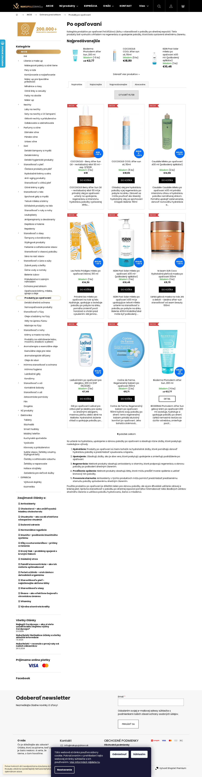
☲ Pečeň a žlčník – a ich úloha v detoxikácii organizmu (36, 574)
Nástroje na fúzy (33, 325)
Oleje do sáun (32, 360)
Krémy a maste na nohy (37, 334)
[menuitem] (49, 6)
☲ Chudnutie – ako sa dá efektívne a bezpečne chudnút (38, 518)
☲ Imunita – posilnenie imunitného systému (38, 536)
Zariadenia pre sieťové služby (39, 472)
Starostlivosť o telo (33, 191)
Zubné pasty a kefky (35, 265)
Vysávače (29, 442)
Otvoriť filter (126, 94)
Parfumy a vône (32, 127)
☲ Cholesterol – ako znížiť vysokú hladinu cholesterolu (37, 510)
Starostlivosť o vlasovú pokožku (41, 251)
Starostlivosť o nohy (34, 330)
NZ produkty (27, 410)
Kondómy (30, 378)
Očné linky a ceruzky (35, 90)
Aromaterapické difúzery (37, 355)
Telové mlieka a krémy (36, 201)
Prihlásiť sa (128, 724)
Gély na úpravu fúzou (36, 320)
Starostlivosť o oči (33, 383)
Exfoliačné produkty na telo (39, 205)
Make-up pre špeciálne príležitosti (37, 80)
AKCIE (24, 51)
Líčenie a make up (33, 60)
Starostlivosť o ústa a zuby (37, 260)
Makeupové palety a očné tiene (41, 65)
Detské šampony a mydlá (38, 150)
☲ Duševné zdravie (29, 524)
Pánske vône (31, 136)
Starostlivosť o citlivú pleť (38, 182)
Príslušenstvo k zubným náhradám (37, 280)
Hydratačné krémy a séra (38, 173)
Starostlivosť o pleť (34, 164)
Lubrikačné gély (33, 373)
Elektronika (26, 415)
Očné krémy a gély (34, 187)
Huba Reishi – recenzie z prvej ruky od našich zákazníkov (37, 645)
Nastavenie (64, 769)
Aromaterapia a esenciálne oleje (41, 346)
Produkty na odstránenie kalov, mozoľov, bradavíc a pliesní (41, 340)
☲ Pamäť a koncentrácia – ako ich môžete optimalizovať (37, 566)
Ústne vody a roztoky (35, 270)
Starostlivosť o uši (33, 392)
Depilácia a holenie (34, 224)
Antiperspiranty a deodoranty (40, 219)
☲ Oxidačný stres (28, 559)
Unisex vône (31, 141)
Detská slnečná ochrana (37, 302)
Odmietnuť (119, 754)
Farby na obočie (33, 95)
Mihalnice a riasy (33, 86)
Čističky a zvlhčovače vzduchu (39, 459)
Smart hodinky (31, 429)
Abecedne (140, 84)
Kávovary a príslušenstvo (37, 447)
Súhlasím (139, 754)
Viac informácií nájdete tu (85, 762)
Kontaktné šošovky (34, 387)
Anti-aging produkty (35, 178)
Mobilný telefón (32, 433)
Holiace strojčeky (32, 468)
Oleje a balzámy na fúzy (37, 316)
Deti (26, 145)
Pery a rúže (30, 70)
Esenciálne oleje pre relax (38, 351)
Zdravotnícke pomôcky (36, 396)
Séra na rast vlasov (34, 256)
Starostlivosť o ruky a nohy (38, 210)
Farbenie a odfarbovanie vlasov (41, 247)
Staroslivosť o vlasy (34, 233)
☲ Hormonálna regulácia (32, 529)
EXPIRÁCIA (26, 477)
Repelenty (30, 228)
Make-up (29, 100)
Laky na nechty (32, 109)
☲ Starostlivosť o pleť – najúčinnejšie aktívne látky (33, 582)
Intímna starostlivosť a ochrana (40, 364)
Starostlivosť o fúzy (34, 311)
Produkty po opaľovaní (38, 297)
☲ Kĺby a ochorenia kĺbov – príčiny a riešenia (37, 544)
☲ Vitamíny (24, 601)
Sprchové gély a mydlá (36, 196)
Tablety (28, 419)
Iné (25, 56)
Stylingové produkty (35, 242)
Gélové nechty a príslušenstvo (40, 118)
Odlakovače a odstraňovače (39, 123)
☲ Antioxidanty (26, 503)
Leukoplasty (31, 214)
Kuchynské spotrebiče (35, 438)
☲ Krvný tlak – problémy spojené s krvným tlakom (37, 552)
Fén (26, 401)
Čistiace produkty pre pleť (38, 168)
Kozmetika (29, 486)
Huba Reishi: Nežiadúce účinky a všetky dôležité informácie (38, 636)
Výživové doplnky (33, 482)
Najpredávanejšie (118, 84)
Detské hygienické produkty (39, 159)
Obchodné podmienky (116, 745)
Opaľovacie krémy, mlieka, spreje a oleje (38, 292)
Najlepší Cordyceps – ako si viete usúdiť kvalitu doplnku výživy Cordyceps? (35, 626)
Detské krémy (32, 155)
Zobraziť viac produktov (125, 74)
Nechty (27, 104)
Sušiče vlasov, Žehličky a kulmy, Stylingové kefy (40, 453)
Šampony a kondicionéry (37, 237)
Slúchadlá (29, 424)
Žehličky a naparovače (35, 463)
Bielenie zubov (32, 274)
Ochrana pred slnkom (35, 286)
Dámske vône (32, 132)
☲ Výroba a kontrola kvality (34, 606)
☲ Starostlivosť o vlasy (31, 588)
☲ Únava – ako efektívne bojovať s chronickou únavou (38, 595)
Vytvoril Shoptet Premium (172, 768)
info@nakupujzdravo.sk (76, 745)
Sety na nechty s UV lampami (40, 113)
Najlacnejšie (96, 84)
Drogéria (28, 406)
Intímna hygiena (33, 369)
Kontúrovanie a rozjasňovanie (40, 74)
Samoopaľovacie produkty (38, 307)
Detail (167, 398)
